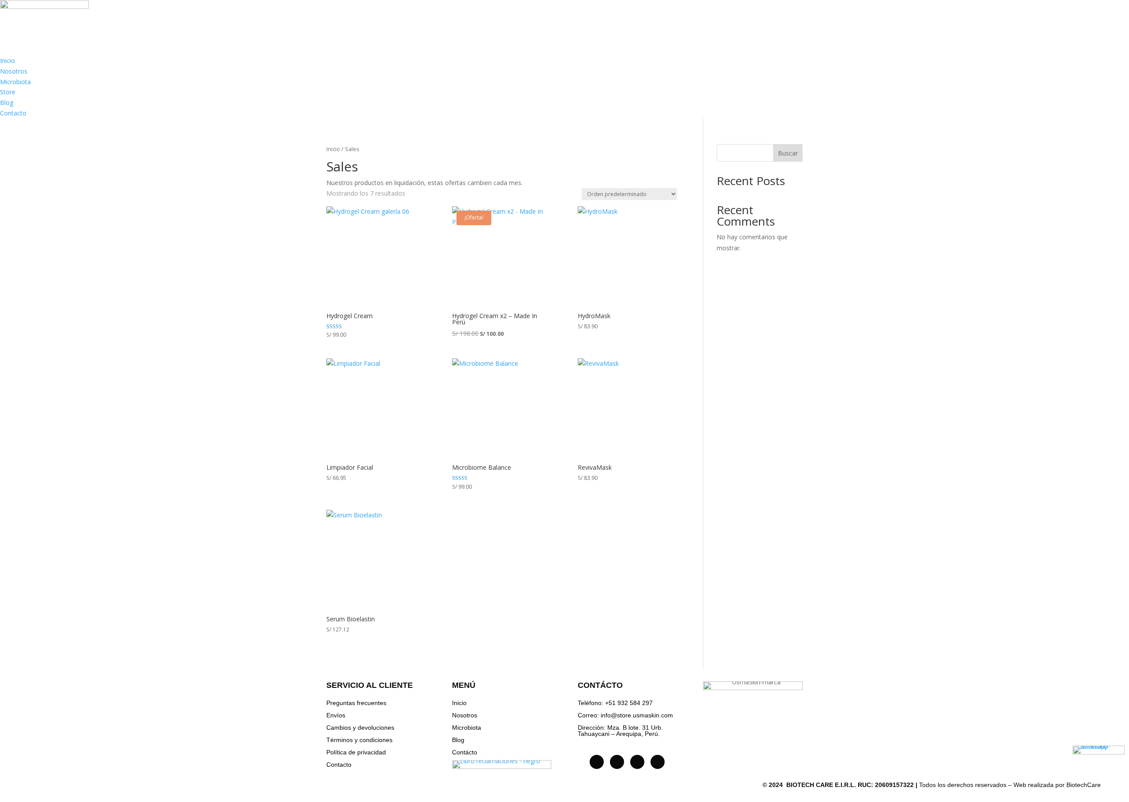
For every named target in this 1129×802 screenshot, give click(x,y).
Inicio (7, 60)
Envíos (335, 715)
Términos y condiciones (359, 739)
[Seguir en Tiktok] (617, 762)
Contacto (13, 113)
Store (7, 92)
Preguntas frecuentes (356, 702)
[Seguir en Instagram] (597, 762)
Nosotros (13, 71)
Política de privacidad (356, 752)
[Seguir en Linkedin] (657, 762)
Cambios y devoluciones (360, 727)
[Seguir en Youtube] (637, 762)
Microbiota (15, 82)
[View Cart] (1114, 25)
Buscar (788, 153)
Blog (6, 102)
